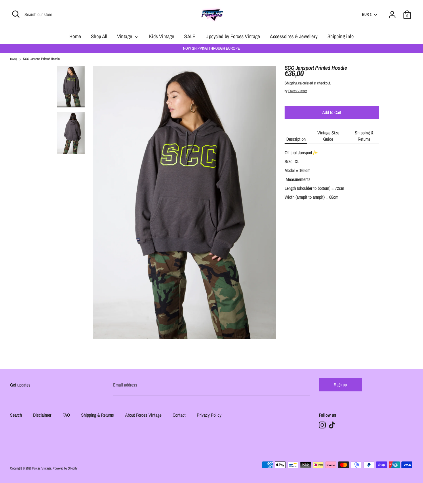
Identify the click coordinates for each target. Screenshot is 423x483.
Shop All (99, 36)
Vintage (125, 36)
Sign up (340, 384)
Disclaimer (42, 415)
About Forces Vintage (143, 415)
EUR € (366, 14)
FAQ (66, 415)
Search (16, 415)
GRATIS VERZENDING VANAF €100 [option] (211, 48)
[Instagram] (322, 425)
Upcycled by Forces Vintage (232, 36)
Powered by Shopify (65, 468)
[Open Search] (16, 14)
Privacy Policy (209, 415)
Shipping (291, 83)
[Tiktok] (332, 425)
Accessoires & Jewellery (293, 36)
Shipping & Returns (364, 136)
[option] (184, 205)
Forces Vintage (297, 91)
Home (75, 36)
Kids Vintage (161, 36)
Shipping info (340, 36)
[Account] (392, 11)
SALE (190, 36)
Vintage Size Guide (328, 136)
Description (296, 139)
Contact (179, 415)
